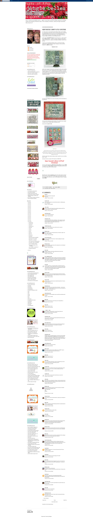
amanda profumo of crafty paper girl (33, 439)
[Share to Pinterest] (59, 187)
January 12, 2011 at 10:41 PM (49, 451)
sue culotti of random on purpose (33, 449)
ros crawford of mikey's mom (32, 446)
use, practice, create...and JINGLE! (34, 242)
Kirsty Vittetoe (47, 343)
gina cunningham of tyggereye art (33, 368)
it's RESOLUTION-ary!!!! (32, 248)
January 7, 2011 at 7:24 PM (49, 296)
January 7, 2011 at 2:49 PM (49, 261)
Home (55, 500)
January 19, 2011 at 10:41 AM (49, 478)
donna (29, 295)
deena (29, 294)
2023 (29, 206)
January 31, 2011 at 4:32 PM (49, 496)
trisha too (46, 272)
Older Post (65, 500)
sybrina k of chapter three (31, 70)
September (30, 226)
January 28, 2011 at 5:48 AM (49, 484)
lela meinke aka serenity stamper (33, 365)
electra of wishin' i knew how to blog (33, 377)
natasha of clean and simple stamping (33, 448)
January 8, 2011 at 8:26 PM (49, 345)
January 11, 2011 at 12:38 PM (49, 411)
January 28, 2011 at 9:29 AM (49, 490)
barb (28, 292)
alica (28, 291)
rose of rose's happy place (32, 374)
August (30, 227)
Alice (45, 304)
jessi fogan (29, 285)
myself (46, 448)
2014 (29, 217)
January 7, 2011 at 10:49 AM (49, 234)
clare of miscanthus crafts (31, 434)
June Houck (46, 481)
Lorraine (46, 366)
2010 (29, 250)
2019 (29, 211)
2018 (29, 212)
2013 (29, 218)
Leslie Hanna (47, 213)
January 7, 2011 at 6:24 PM (49, 283)
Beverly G (46, 426)
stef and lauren (31, 50)
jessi (28, 296)
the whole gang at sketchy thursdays (33, 430)
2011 (29, 221)
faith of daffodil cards (31, 275)
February (30, 235)
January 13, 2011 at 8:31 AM (49, 464)
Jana (45, 487)
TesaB (46, 454)
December (30, 222)
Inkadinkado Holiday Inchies (52, 42)
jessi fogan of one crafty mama (32, 332)
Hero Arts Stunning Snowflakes (56, 73)
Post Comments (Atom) (49, 504)
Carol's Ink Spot (47, 237)
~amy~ (46, 207)
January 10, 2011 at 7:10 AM (49, 393)
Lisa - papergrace (47, 256)
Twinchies (53, 188)
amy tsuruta (29, 286)
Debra (46, 360)
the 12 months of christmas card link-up (33, 197)
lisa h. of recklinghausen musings (33, 378)
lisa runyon (29, 304)
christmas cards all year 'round (32, 193)
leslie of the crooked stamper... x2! (33, 431)
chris (28, 293)
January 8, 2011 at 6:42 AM (49, 307)
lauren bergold (31, 48)
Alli (45, 194)
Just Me (46, 373)
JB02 (51, 188)
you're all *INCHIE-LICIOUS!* (33, 243)
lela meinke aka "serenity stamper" (33, 280)
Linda (45, 379)
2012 (29, 220)
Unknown (46, 408)
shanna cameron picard (31, 284)
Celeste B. (46, 396)
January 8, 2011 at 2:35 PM (49, 331)
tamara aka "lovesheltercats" (32, 277)
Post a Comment (46, 498)
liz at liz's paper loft (30, 373)
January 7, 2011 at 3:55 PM (49, 269)
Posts (29, 64)
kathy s (46, 348)
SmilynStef (30, 47)
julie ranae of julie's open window (33, 372)
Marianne (46, 231)
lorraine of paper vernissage (32, 278)
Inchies (49, 188)
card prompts (46, 188)
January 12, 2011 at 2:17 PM (49, 437)
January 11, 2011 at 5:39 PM (49, 416)
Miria (45, 299)
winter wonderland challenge (32, 198)
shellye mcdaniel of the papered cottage (34, 375)
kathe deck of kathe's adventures (32, 74)
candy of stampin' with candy (32, 443)
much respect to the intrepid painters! (34, 241)
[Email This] (55, 187)
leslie (28, 297)
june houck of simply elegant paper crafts (34, 366)
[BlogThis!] (56, 187)
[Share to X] (57, 187)
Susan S (46, 279)
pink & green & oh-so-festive (33, 238)
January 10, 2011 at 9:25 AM (49, 399)
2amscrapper (47, 322)
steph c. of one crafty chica (32, 279)
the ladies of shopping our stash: (32, 290)
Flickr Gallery (50, 165)
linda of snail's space (31, 337)
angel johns (29, 302)
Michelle (46, 386)
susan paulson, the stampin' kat (32, 450)
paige (45, 402)
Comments (30, 66)
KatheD (46, 419)
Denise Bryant (47, 293)
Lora (45, 264)
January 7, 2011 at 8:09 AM (49, 228)
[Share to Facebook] (58, 187)
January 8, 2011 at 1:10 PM (49, 313)
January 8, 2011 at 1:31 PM (49, 319)
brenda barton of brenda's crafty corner (33, 336)
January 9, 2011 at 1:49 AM (49, 352)
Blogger (50, 516)
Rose (45, 250)
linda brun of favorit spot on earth (33, 367)
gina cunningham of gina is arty (32, 331)
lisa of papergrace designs (32, 429)
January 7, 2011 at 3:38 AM (49, 204)
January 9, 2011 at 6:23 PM (49, 383)
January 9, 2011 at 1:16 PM (49, 376)
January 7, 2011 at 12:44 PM (49, 247)
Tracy (45, 414)
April (29, 232)
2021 (29, 208)
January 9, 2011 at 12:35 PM (49, 363)
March (30, 233)
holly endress (30, 303)
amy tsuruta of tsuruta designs (32, 428)
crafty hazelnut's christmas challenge (33, 194)
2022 (29, 207)
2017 (29, 213)
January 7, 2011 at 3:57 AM (49, 210)
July (29, 228)
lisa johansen (30, 301)
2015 (29, 216)
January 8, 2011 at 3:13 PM (49, 340)
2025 (29, 203)
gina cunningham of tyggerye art (32, 427)
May (29, 231)
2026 (29, 202)
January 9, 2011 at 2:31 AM (49, 357)
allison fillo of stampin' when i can (33, 364)
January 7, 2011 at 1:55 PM (49, 253)
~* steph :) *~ (47, 310)
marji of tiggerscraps (31, 276)
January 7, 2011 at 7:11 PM (49, 290)
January (30, 236)
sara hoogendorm (30, 305)
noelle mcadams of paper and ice (33, 335)
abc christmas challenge (31, 192)
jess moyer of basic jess (31, 438)
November (30, 223)
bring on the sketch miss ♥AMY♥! (33, 237)
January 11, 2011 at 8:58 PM (49, 423)
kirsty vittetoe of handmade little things (33, 376)
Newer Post (44, 500)
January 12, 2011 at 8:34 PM (49, 445)
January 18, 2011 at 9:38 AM (49, 471)
